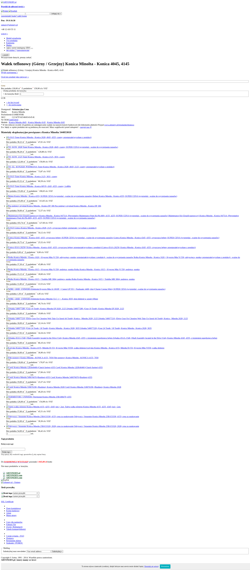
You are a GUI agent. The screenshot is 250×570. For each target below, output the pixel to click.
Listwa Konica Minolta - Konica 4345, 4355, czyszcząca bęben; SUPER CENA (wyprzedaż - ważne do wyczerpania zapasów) (166, 238)
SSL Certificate (7, 502)
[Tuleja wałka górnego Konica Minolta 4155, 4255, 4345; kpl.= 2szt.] (35, 407)
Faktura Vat (11, 524)
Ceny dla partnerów (14, 522)
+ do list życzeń (12, 102)
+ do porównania (14, 105)
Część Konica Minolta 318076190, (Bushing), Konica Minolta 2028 (93, 387)
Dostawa (10, 538)
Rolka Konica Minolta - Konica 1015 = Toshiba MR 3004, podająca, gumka (103, 279)
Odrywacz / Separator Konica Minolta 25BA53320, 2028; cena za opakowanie (106, 426)
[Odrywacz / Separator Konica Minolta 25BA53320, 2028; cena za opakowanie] (40, 426)
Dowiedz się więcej (151, 566)
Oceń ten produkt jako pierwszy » (15, 77)
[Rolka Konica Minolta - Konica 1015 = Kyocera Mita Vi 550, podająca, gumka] (40, 269)
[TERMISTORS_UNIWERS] (19, 397)
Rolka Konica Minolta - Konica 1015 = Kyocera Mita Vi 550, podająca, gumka (107, 269)
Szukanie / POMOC (14, 543)
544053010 (13, 120)
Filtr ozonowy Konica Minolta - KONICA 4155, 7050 (76, 358)
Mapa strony (11, 515)
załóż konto (22, 16)
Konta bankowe (12, 511)
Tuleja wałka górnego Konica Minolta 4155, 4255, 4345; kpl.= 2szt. (93, 407)
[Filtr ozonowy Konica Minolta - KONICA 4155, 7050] (30, 358)
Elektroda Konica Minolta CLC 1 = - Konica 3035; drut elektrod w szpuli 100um (64, 299)
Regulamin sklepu (13, 541)
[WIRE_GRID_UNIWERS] (18, 289)
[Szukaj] (32, 48)
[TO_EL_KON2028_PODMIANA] (22, 167)
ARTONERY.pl (13, 473)
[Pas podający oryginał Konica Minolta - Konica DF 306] (30, 206)
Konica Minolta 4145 (37, 122)
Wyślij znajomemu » (9, 72)
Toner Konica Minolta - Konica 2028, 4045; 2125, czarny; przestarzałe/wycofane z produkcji (76, 167)
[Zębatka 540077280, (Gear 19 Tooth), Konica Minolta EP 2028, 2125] (36, 309)
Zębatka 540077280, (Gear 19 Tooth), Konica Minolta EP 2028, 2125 (95, 309)
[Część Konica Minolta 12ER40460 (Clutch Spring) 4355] (31, 367)
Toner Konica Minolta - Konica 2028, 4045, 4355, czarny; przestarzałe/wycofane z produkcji (53, 137)
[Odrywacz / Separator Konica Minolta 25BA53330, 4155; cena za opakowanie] (40, 416)
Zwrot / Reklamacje (14, 527)
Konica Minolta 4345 (56, 122)
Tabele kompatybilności (16, 529)
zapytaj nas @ (86, 127)
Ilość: (17, 94)
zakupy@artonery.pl (9, 25)
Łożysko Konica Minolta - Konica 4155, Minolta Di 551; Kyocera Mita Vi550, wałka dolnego (125, 348)
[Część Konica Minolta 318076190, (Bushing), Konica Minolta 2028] (35, 387)
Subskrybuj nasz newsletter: (14, 551)
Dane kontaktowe (13, 508)
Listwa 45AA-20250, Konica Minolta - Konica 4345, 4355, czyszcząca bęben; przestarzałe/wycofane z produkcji (149, 247)
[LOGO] (10, 137)
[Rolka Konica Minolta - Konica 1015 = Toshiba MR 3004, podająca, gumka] (39, 279)
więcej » (4, 34)
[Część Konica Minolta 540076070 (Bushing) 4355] (28, 377)
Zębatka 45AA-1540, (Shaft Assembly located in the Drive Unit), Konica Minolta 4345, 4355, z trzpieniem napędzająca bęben (165, 338)
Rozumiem (165, 566)
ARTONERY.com (14, 475)
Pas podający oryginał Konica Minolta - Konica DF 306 (78, 206)
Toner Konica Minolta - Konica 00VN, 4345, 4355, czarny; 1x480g (43, 186)
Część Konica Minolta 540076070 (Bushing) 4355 (71, 377)
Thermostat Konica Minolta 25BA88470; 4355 (52, 397)
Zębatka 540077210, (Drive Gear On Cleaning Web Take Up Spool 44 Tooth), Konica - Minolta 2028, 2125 (143, 318)
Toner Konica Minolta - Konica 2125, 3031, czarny (44, 157)
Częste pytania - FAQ (15, 536)
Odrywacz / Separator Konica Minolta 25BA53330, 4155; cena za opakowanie (106, 416)
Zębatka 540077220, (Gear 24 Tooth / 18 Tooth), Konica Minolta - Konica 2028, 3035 (116, 328)
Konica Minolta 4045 (17, 122)
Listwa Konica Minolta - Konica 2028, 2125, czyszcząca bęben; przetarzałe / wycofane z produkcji (55, 228)
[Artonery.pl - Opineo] (10, 482)
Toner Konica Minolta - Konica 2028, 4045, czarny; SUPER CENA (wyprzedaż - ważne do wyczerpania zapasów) (70, 147)
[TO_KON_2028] (14, 147)
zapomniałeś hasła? (9, 16)
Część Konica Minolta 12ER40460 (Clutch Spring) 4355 (79, 367)
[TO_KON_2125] (14, 157)
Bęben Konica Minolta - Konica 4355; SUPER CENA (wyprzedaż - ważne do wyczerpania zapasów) (135, 196)
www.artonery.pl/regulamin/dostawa (119, 125)
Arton (8, 513)
